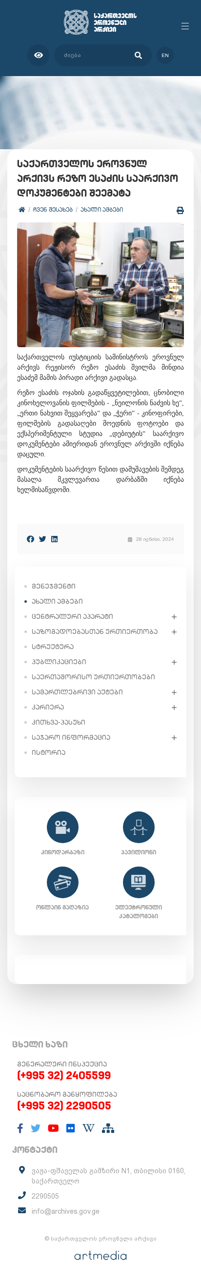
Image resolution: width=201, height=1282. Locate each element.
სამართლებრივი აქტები (77, 692)
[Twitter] (42, 539)
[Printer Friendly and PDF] (180, 210)
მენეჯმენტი (54, 586)
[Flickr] (70, 1128)
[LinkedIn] (54, 539)
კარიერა (48, 707)
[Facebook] (30, 539)
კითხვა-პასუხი (58, 722)
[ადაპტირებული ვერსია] (38, 55)
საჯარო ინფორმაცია (71, 737)
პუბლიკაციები (59, 661)
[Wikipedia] (88, 1128)
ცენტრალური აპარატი (72, 616)
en (165, 55)
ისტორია (48, 752)
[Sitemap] (108, 1128)
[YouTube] (53, 1128)
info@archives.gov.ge (66, 1211)
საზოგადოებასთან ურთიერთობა (95, 631)
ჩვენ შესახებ (53, 209)
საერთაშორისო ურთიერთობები (93, 676)
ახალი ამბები (101, 209)
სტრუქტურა (53, 646)
